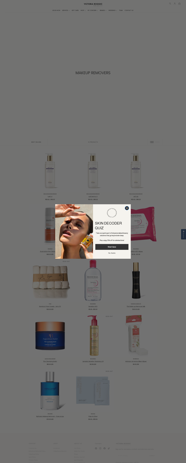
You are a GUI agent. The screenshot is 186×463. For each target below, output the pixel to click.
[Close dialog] (127, 208)
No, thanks (111, 253)
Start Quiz (112, 247)
